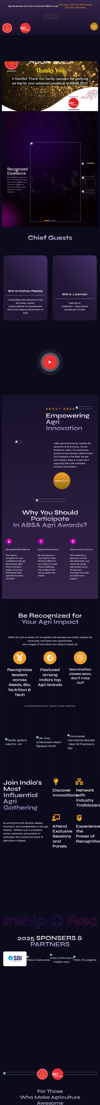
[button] (46, 220)
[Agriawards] (7, 28)
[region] (50, 175)
